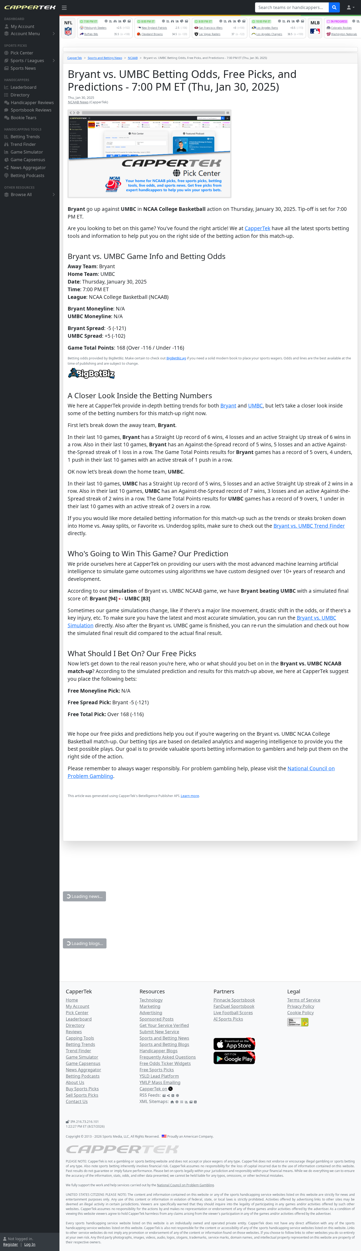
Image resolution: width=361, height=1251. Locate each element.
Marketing (150, 1006)
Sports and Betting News (105, 58)
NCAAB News (78, 102)
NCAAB (133, 58)
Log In (29, 1244)
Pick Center (22, 53)
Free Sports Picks (157, 1070)
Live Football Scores (233, 1013)
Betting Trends (25, 137)
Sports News (23, 68)
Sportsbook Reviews (31, 110)
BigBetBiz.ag (176, 358)
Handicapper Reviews (32, 102)
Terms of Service (303, 1000)
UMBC (255, 405)
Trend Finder (23, 144)
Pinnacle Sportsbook (234, 1000)
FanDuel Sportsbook (234, 1006)
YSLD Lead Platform (159, 1076)
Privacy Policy (300, 1006)
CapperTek (74, 58)
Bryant (228, 405)
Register (10, 1244)
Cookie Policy (300, 1013)
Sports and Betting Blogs (164, 1044)
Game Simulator (27, 152)
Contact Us (77, 1101)
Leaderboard (23, 87)
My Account (22, 26)
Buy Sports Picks (82, 1089)
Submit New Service (159, 1032)
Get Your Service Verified (164, 1025)
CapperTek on (153, 1089)
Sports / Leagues (27, 60)
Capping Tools (80, 1038)
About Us (75, 1082)
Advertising (151, 1013)
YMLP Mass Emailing (160, 1082)
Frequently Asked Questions (168, 1057)
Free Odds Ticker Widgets (165, 1063)
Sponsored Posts (157, 1019)
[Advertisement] (210, 827)
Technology (151, 1000)
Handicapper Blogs (159, 1051)
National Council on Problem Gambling (185, 1185)
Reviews (74, 1032)
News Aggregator (28, 167)
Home (72, 1000)
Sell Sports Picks (82, 1095)
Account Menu (25, 33)
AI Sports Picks (228, 1019)
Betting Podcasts (27, 175)
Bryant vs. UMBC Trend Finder (309, 525)
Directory (20, 95)
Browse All (21, 194)
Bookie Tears (23, 118)
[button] (350, 7)
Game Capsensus (28, 160)
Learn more (190, 795)
